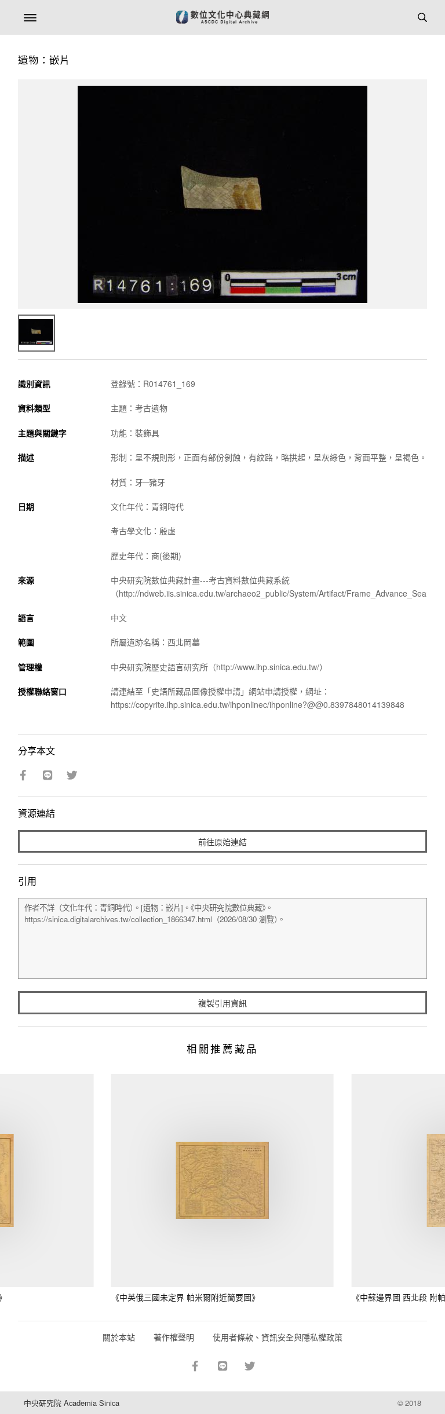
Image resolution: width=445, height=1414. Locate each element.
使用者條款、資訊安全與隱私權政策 (277, 1337)
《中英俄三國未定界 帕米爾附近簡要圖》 (185, 1297)
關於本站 (119, 1337)
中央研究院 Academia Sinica (71, 1402)
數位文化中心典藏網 (222, 17)
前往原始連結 (222, 841)
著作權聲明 (174, 1337)
